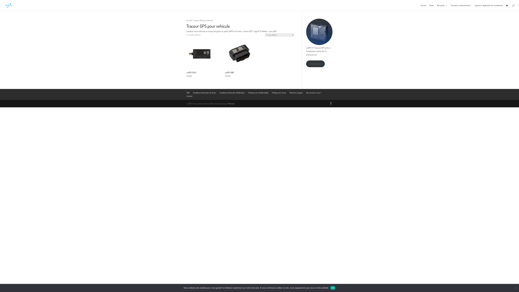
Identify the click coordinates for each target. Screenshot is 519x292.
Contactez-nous (315, 63)
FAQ (188, 93)
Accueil (423, 5)
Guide (431, 5)
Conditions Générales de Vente (204, 93)
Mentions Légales (296, 93)
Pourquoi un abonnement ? (461, 5)
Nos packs (441, 5)
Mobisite (231, 103)
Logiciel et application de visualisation (489, 5)
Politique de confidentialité (258, 93)
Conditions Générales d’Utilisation (232, 93)
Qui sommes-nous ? (313, 93)
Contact (189, 96)
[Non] (515, 288)
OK (333, 288)
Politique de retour (279, 93)
